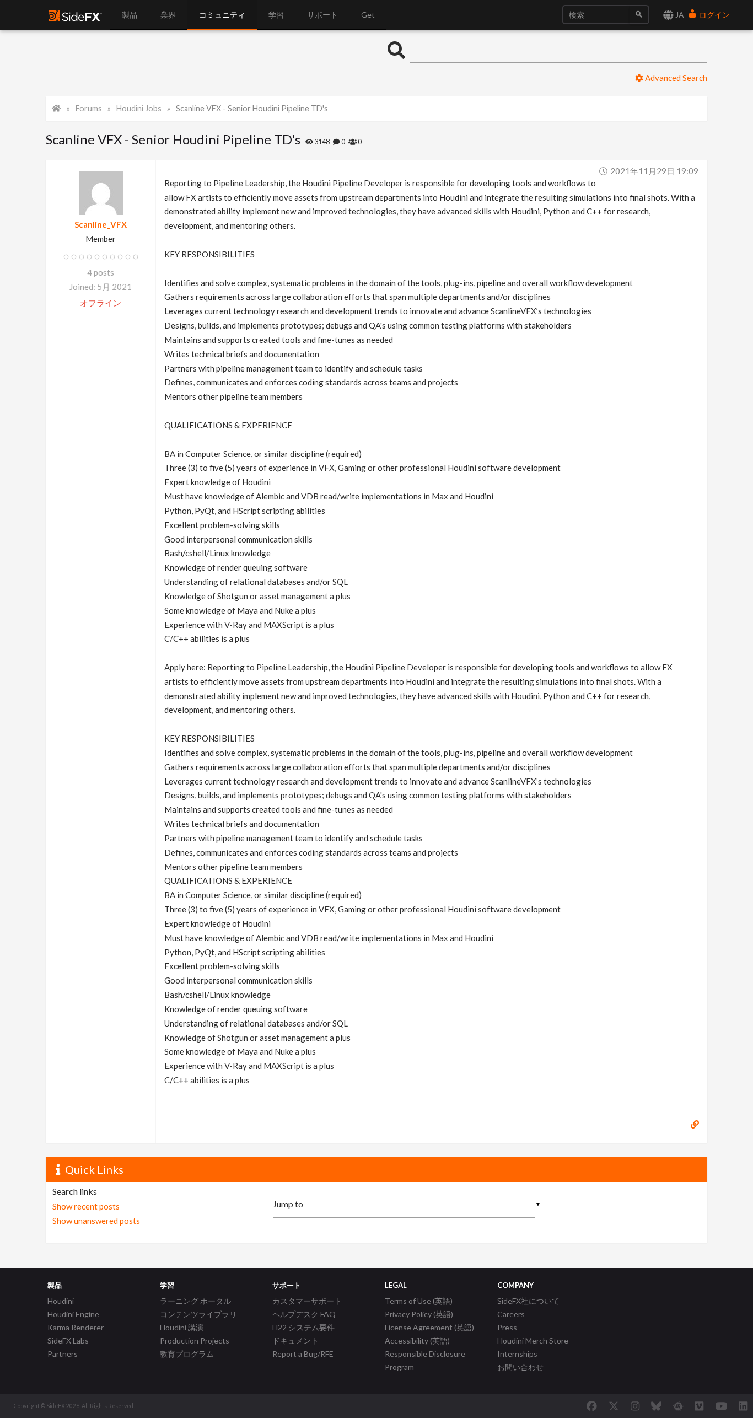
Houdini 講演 (181, 1327)
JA (679, 14)
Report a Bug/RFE (303, 1353)
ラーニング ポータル (195, 1301)
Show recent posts (86, 1206)
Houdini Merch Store (532, 1340)
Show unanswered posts (96, 1221)
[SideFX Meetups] (678, 1405)
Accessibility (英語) (417, 1340)
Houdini (60, 1301)
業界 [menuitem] (168, 14)
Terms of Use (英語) (419, 1301)
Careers (511, 1314)
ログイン (713, 14)
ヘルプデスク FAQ (304, 1314)
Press (507, 1327)
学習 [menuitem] (276, 14)
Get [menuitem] (368, 14)
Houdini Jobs (139, 108)
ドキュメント (295, 1340)
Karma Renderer (75, 1327)
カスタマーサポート (307, 1301)
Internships (517, 1353)
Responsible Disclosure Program (425, 1360)
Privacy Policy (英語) (419, 1314)
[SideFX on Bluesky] (656, 1405)
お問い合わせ (520, 1367)
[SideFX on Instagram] (635, 1405)
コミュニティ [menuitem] (222, 14)
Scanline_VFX (100, 224)
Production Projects (194, 1340)
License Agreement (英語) (429, 1327)
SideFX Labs (68, 1340)
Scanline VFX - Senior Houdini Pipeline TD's (252, 108)
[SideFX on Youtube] (721, 1405)
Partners (62, 1353)
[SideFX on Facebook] (592, 1405)
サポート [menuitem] (322, 14)
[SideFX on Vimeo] (699, 1405)
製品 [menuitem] (129, 14)
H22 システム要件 (303, 1327)
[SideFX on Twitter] (614, 1405)
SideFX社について (528, 1301)
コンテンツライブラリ (198, 1314)
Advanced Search (675, 78)
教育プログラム (187, 1353)
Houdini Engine (73, 1314)
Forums (89, 108)
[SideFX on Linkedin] (743, 1405)
